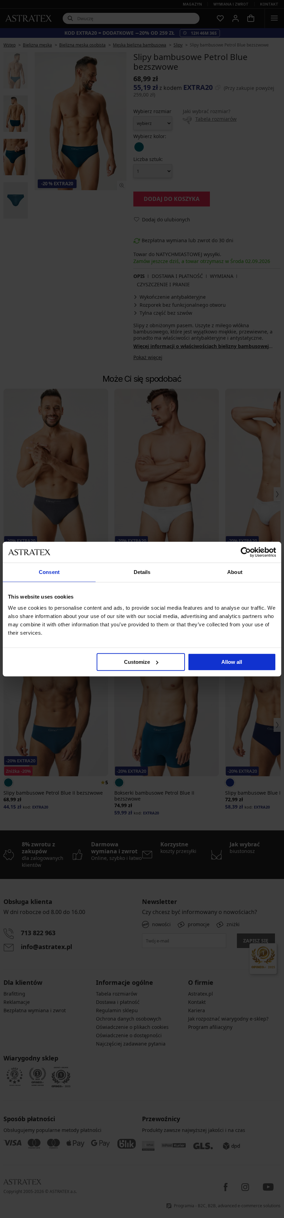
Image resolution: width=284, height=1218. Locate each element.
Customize (137, 662)
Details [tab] (142, 572)
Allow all (231, 662)
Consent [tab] (49, 572)
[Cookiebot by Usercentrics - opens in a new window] (245, 552)
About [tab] (234, 572)
